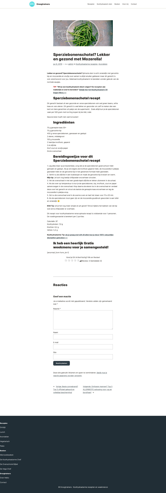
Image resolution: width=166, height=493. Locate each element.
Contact (3, 482)
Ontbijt (3, 427)
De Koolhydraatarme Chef (10, 460)
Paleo (2, 446)
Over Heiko (4, 478)
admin (70, 64)
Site (54, 352)
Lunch (2, 432)
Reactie (57, 309)
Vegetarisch (5, 441)
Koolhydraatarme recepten (87, 64)
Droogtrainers (43, 4)
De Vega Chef (5, 469)
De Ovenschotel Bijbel (9, 464)
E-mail (55, 342)
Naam (55, 332)
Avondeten (103, 64)
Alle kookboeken (6, 455)
